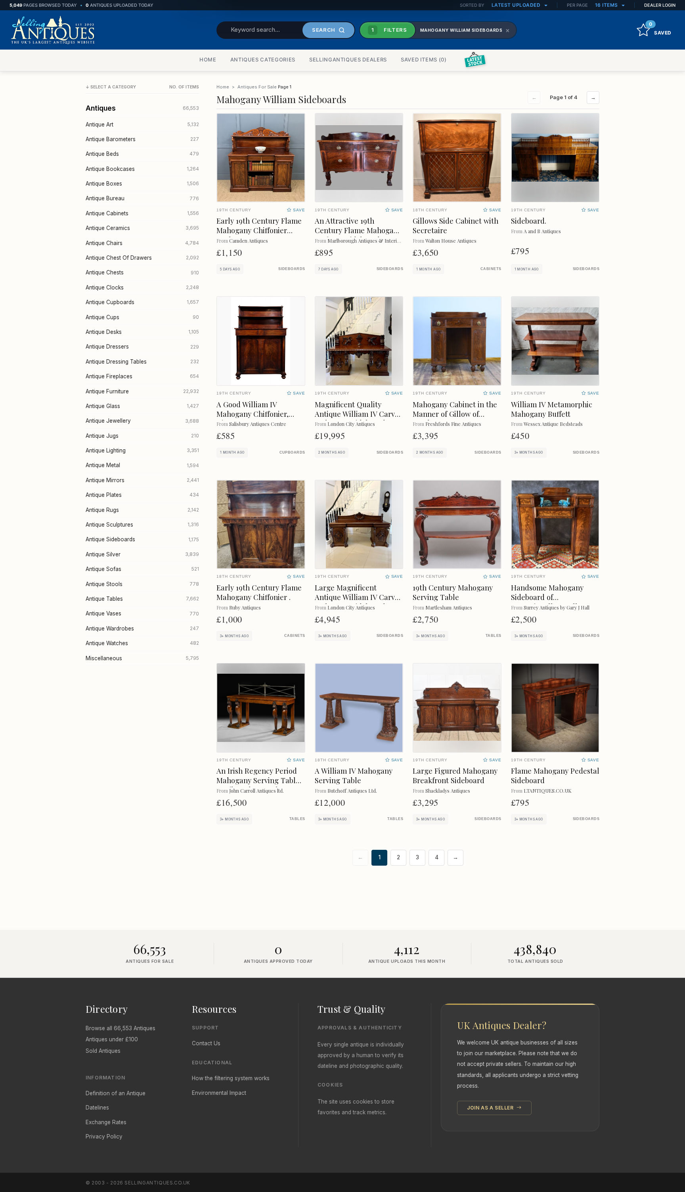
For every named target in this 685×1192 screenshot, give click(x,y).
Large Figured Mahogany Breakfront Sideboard (455, 775)
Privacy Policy (104, 1136)
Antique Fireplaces (142, 376)
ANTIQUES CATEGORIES (262, 59)
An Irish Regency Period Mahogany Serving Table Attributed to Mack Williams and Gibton (258, 785)
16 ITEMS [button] (607, 5)
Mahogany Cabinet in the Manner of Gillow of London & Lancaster (455, 413)
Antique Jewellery (142, 421)
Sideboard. (528, 221)
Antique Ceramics (142, 228)
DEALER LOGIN (659, 5)
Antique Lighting (142, 450)
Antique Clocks (142, 287)
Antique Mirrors (142, 480)
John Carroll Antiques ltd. (256, 790)
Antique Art (142, 124)
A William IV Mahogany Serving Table (353, 775)
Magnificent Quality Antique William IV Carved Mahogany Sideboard (359, 413)
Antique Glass (142, 406)
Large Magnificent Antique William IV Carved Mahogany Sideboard (359, 597)
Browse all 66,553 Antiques (120, 1028)
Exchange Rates (106, 1122)
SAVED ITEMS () (424, 59)
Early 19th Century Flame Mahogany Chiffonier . (259, 592)
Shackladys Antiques (447, 790)
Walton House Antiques (450, 240)
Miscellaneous (142, 658)
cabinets (490, 269)
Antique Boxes (142, 183)
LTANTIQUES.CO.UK (548, 790)
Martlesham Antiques (448, 607)
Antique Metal (142, 465)
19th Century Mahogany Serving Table (453, 592)
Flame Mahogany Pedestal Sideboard (555, 775)
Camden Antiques (248, 240)
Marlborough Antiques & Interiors (365, 240)
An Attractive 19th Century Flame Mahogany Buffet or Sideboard (358, 230)
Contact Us (206, 1043)
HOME (207, 59)
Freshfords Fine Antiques (453, 423)
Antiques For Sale (257, 87)
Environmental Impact (219, 1093)
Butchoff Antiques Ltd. (352, 790)
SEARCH (323, 30)
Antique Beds (142, 154)
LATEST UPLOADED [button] (517, 5)
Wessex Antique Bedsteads (553, 423)
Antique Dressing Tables (142, 361)
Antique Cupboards (142, 302)
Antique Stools (142, 584)
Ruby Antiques (245, 607)
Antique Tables (142, 599)
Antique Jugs (142, 436)
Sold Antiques (103, 1051)
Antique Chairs (142, 243)
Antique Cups (142, 317)
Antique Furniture (142, 391)
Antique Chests (142, 272)
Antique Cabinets (142, 213)
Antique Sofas (142, 569)
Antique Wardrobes (142, 628)
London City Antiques (351, 423)
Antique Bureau (142, 198)
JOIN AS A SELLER (491, 1108)
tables (493, 636)
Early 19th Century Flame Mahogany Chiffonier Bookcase (259, 230)
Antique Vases (142, 613)
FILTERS (389, 30)
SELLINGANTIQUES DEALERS (348, 59)
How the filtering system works (231, 1078)
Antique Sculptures (142, 524)
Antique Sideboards (142, 539)
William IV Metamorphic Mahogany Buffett (551, 409)
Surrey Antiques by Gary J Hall (556, 607)
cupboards (292, 452)
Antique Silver (142, 554)
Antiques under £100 (112, 1039)
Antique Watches (142, 643)
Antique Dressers (142, 346)
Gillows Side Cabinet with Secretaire (455, 225)
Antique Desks (142, 332)
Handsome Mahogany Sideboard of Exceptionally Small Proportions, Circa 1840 (550, 602)
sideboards (291, 269)
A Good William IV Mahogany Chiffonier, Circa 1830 (252, 413)
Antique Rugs (142, 510)
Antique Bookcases (142, 169)
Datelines (97, 1107)
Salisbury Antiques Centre (257, 423)
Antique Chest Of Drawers (142, 258)
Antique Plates (142, 495)
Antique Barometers (142, 139)
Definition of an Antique (115, 1093)
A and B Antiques (542, 231)
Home (222, 87)
